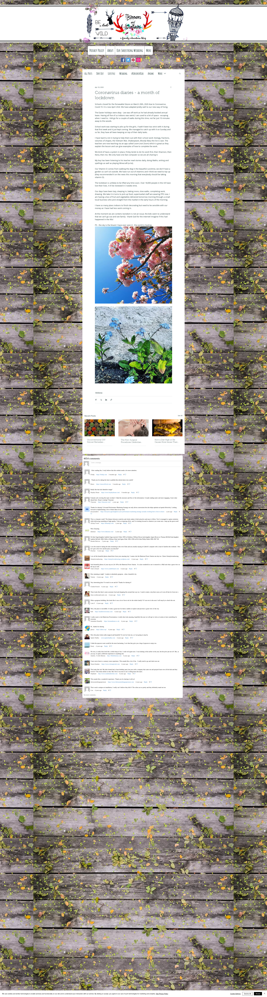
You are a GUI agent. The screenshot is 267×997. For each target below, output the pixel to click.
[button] (180, 73)
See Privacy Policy (162, 994)
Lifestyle (111, 73)
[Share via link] (111, 400)
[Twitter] (128, 60)
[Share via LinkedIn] (106, 400)
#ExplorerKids (137, 73)
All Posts (88, 73)
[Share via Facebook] (96, 400)
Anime (151, 73)
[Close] (264, 993)
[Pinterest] (133, 60)
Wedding (123, 73)
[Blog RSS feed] (178, 60)
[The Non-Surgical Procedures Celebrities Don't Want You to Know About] (133, 427)
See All (180, 416)
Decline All (247, 994)
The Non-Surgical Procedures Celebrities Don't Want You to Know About (132, 441)
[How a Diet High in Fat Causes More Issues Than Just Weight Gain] (167, 427)
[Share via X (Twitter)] (101, 400)
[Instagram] (138, 60)
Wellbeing (98, 393)
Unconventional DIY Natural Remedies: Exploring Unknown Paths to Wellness (99, 441)
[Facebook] (123, 60)
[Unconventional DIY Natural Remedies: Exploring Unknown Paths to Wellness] (99, 427)
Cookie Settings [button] (235, 994)
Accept (258, 994)
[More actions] (171, 87)
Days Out (100, 73)
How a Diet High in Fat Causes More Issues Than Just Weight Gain (166, 441)
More (160, 73)
